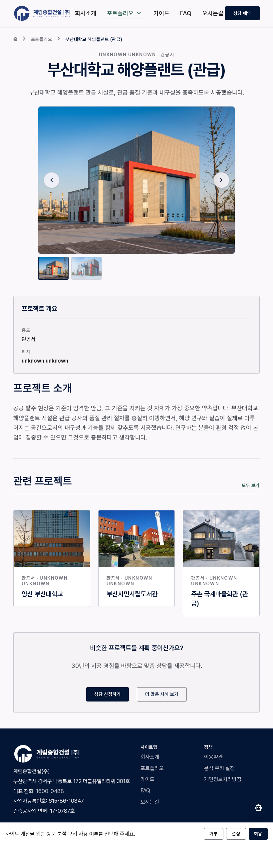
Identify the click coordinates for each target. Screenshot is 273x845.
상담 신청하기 (107, 694)
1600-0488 (50, 791)
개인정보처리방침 (222, 779)
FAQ (185, 13)
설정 (236, 833)
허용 (258, 833)
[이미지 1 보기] (53, 268)
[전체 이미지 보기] (136, 180)
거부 (213, 833)
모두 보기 (251, 485)
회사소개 (85, 13)
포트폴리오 (125, 13)
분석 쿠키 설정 (219, 768)
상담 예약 (242, 13)
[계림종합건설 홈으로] (43, 13)
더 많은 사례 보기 (161, 694)
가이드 (161, 13)
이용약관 (213, 757)
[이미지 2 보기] (86, 268)
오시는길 (212, 13)
